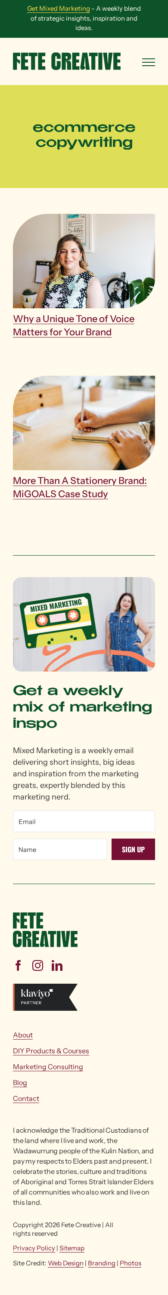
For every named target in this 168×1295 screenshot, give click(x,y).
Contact (26, 1098)
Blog (20, 1082)
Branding (101, 1263)
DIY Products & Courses (51, 1050)
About (23, 1035)
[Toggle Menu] (148, 62)
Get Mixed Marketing (58, 8)
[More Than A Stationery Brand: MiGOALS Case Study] (84, 425)
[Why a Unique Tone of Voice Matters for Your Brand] (84, 263)
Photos (130, 1263)
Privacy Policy (34, 1248)
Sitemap (71, 1248)
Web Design (66, 1263)
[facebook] (18, 965)
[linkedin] (57, 965)
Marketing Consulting (48, 1066)
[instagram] (37, 965)
